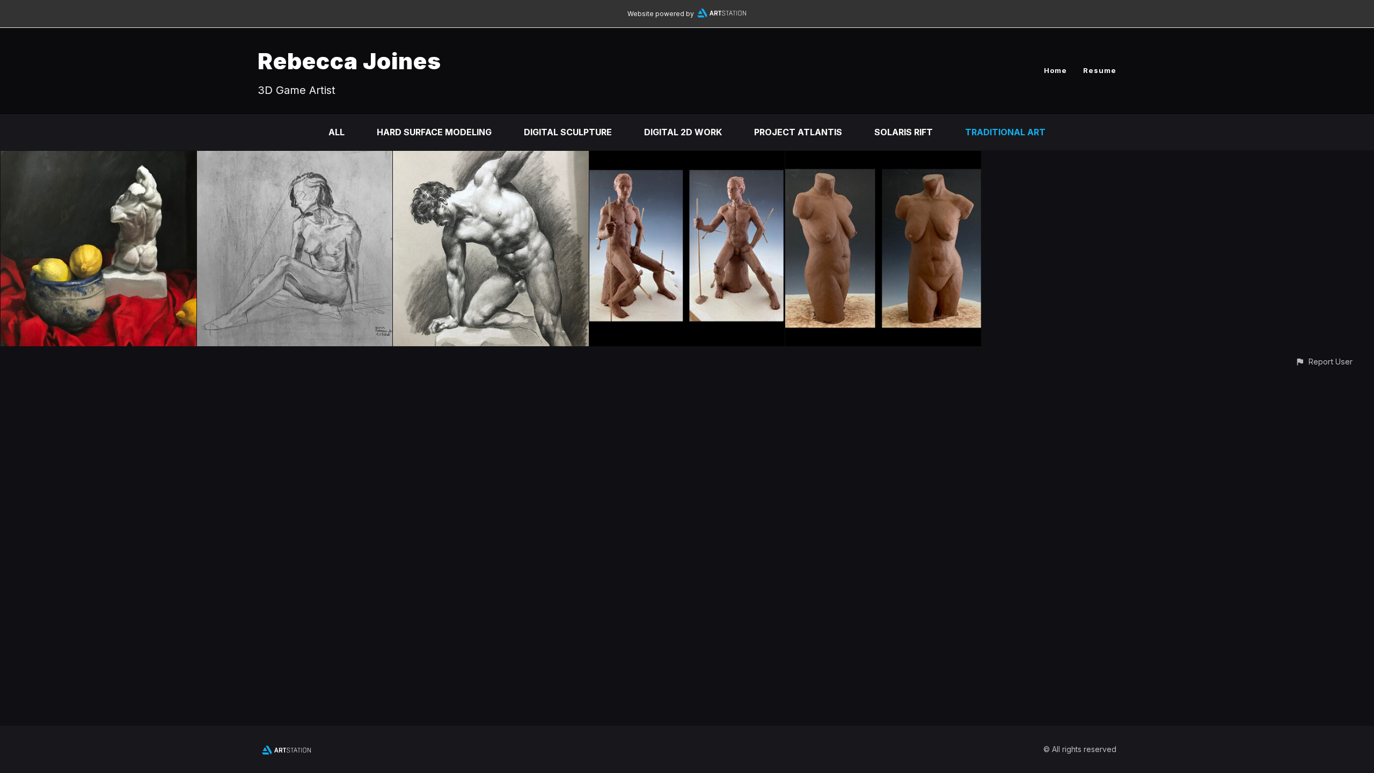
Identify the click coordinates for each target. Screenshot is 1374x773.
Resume (1099, 70)
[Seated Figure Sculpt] (687, 158)
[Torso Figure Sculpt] (883, 158)
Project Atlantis (798, 132)
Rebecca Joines (349, 61)
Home (1055, 70)
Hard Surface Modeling (434, 132)
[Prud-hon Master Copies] (491, 158)
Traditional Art (1005, 132)
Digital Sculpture (568, 132)
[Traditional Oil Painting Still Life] (98, 158)
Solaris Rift (903, 132)
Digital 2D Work (683, 132)
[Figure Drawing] (295, 158)
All (336, 132)
